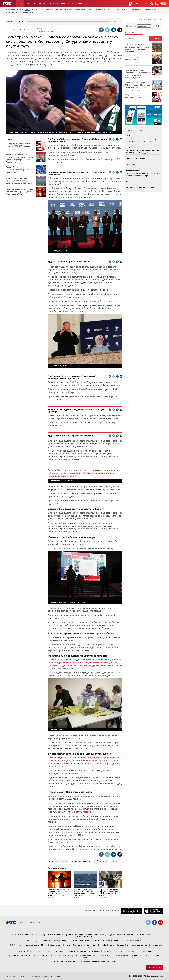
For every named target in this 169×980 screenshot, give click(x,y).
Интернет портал (109, 962)
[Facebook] (101, 29)
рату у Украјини (83, 811)
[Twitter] (107, 29)
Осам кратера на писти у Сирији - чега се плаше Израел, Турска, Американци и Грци (20, 191)
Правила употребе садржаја (39, 976)
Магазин (42, 4)
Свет (27, 9)
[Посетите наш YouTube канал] (160, 922)
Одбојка (64, 941)
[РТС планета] (130, 3)
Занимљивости (32, 945)
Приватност (11, 976)
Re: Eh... (129, 181)
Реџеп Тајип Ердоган (58, 861)
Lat (137, 3)
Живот (21, 945)
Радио (56, 4)
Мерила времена (83, 9)
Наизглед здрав (88, 947)
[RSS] (156, 3)
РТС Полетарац (145, 951)
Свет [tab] (9, 139)
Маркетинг (70, 962)
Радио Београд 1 (24, 955)
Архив (84, 957)
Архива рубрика (152, 9)
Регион (20, 9)
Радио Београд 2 (41, 955)
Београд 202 (73, 955)
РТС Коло (107, 951)
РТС (73, 4)
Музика (44, 945)
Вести (19, 4)
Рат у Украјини (99, 9)
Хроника (49, 9)
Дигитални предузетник (137, 945)
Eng (145, 3)
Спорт (27, 4)
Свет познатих (78, 945)
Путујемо (66, 945)
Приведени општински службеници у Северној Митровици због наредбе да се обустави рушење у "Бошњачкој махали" (138, 73)
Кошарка (47, 941)
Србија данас (37, 9)
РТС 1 (23, 951)
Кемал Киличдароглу (81, 861)
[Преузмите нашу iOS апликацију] (153, 911)
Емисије (65, 4)
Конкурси (96, 962)
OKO (34, 4)
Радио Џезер (153, 955)
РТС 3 (38, 951)
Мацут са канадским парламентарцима (133, 58)
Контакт (60, 962)
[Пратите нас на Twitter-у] (148, 922)
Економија (69, 9)
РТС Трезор (118, 951)
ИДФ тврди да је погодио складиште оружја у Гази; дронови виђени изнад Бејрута (19, 180)
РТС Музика (131, 951)
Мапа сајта (154, 967)
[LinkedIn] (113, 29)
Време (110, 9)
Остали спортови (120, 941)
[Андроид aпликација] (143, 115)
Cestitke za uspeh (133, 170)
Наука (111, 945)
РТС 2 (31, 951)
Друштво (58, 9)
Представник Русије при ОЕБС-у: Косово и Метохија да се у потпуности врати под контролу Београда (137, 86)
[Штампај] (119, 29)
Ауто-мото (106, 941)
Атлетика (95, 941)
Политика (10, 9)
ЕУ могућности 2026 (25, 12)
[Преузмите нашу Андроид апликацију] (131, 911)
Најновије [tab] (129, 32)
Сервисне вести (122, 9)
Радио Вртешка (138, 955)
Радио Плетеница (89, 955)
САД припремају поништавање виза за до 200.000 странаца (19, 145)
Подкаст (10, 12)
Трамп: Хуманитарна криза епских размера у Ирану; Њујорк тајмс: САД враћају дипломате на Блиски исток (19, 158)
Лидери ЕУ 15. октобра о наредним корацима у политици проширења (19, 169)
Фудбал (37, 941)
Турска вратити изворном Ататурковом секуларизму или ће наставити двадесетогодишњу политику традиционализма (82, 664)
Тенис (55, 941)
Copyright (22, 976)
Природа (120, 945)
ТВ (50, 4)
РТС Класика (94, 951)
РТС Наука (58, 951)
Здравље (91, 945)
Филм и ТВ (101, 945)
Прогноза (131, 26)
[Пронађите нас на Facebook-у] (154, 922)
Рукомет (73, 941)
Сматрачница (137, 9)
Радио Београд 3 (58, 955)
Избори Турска (101, 861)
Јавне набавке (84, 962)
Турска (115, 861)
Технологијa (55, 945)
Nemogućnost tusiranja (135, 158)
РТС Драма (70, 951)
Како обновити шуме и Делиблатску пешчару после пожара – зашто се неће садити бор (137, 48)
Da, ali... (129, 135)
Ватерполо (84, 941)
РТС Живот (82, 951)
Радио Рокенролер (107, 955)
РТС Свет (47, 951)
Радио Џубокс (124, 955)
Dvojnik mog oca (132, 147)
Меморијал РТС (136, 941)
